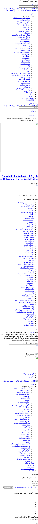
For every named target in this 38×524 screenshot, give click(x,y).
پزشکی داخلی (25, 39)
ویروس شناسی (25, 85)
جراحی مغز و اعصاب (23, 89)
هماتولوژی (26, 90)
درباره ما (31, 94)
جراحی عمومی (25, 50)
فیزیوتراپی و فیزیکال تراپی (21, 75)
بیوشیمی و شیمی (24, 31)
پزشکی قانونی (29, 250)
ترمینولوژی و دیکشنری (22, 43)
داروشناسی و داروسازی (22, 52)
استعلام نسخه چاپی (27, 98)
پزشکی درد (30, 243)
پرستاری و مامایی (24, 37)
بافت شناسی (25, 27)
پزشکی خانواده (29, 237)
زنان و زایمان (25, 62)
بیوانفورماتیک (29, 224)
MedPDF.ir (30, 332)
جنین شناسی (29, 270)
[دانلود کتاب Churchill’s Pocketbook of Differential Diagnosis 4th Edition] (19, 172)
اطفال (32, 214)
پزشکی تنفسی (29, 235)
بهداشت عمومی (28, 220)
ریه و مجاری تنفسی (27, 287)
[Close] (37, 523)
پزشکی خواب (29, 239)
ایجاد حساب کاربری (19, 487)
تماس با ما (30, 96)
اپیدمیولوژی (30, 208)
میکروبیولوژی (25, 83)
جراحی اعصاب (29, 262)
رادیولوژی (26, 56)
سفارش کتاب (29, 92)
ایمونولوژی (26, 25)
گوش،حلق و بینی (24, 79)
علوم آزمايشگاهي (28, 306)
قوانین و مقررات (28, 373)
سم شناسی (26, 69)
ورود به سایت (8, 487)
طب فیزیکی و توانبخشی (26, 302)
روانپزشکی (30, 281)
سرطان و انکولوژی (27, 294)
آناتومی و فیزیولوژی (23, 21)
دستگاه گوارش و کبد (27, 275)
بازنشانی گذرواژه (32, 487)
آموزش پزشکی (25, 20)
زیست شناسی (25, 64)
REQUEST (30, 100)
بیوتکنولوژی (30, 225)
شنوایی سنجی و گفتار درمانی (24, 300)
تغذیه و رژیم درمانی (23, 44)
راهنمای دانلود (33, 103)
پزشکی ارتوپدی (29, 233)
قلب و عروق (25, 77)
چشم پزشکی (29, 271)
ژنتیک (28, 66)
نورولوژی (27, 87)
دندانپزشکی (26, 54)
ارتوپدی (31, 210)
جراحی (27, 46)
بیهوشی (27, 29)
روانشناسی (26, 58)
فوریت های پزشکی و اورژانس (20, 73)
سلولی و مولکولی (24, 67)
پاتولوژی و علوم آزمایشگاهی (20, 35)
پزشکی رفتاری (29, 245)
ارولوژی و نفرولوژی (23, 23)
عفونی (28, 71)
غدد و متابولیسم (28, 308)
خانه (32, 14)
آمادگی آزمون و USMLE (21, 18)
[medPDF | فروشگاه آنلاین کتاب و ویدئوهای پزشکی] (20, 105)
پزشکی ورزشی (29, 252)
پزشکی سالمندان (28, 247)
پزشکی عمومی (29, 248)
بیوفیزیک (27, 33)
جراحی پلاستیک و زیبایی (22, 48)
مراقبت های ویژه (24, 81)
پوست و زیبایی (25, 41)
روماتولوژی (26, 60)
